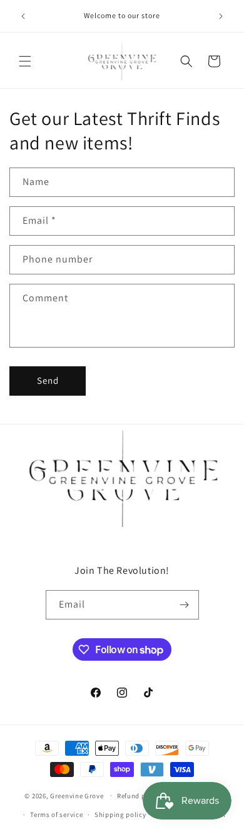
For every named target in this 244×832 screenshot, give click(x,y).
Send (48, 380)
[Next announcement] (221, 16)
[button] (25, 61)
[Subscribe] (184, 604)
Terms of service (56, 814)
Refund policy (139, 795)
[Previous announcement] (23, 16)
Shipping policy (120, 814)
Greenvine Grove (77, 795)
